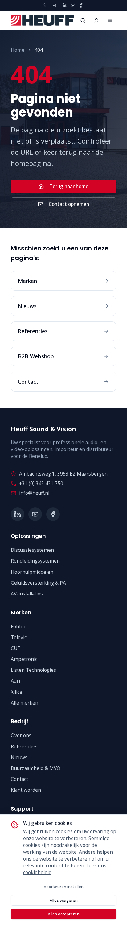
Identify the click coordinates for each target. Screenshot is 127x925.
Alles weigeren (64, 900)
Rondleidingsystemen (35, 561)
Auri (15, 681)
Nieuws (19, 757)
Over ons (21, 735)
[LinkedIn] (65, 5)
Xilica (16, 692)
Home (17, 50)
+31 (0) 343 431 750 (41, 483)
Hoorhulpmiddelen (32, 572)
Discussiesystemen (32, 550)
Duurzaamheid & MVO (35, 768)
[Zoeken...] (83, 20)
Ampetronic (24, 659)
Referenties (24, 746)
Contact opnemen (69, 204)
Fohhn (18, 626)
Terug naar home (69, 186)
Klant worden (26, 790)
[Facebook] (81, 5)
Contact (19, 779)
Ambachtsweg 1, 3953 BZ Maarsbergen (63, 474)
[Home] (110, 20)
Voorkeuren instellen (64, 886)
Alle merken (24, 703)
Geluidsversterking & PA (38, 583)
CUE (15, 648)
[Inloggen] (96, 20)
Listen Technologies (33, 670)
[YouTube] (73, 5)
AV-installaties (27, 594)
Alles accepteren (64, 914)
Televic (19, 637)
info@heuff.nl (34, 493)
